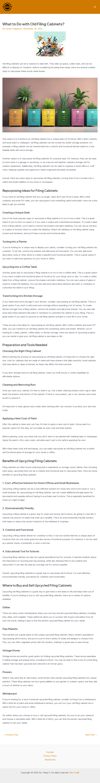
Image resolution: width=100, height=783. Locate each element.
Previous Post (10, 735)
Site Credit (74, 772)
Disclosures (50, 759)
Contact (50, 752)
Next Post (91, 735)
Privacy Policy (50, 756)
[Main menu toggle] (95, 7)
